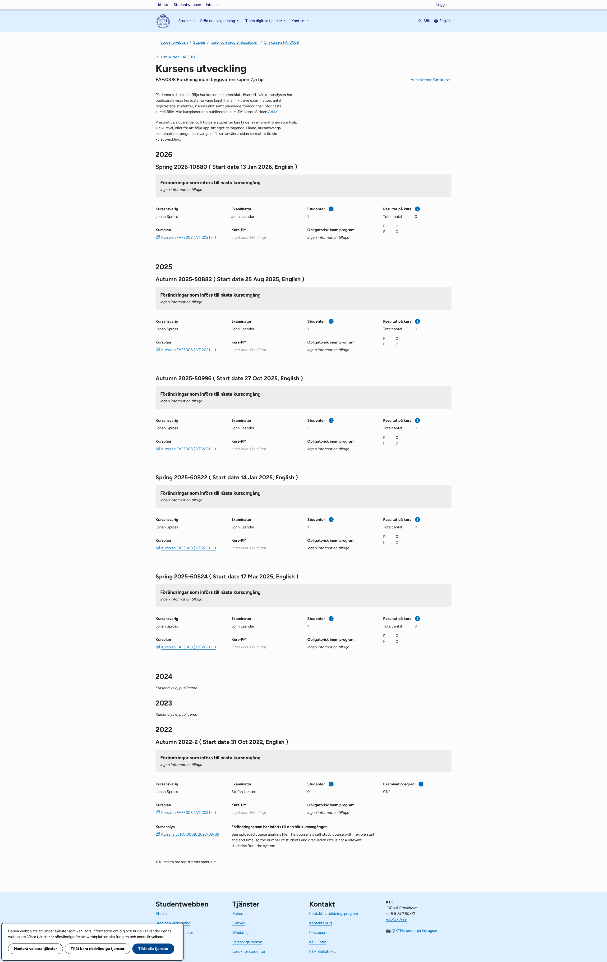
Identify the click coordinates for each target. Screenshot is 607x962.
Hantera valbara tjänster (35, 948)
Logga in (443, 4)
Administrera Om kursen (431, 80)
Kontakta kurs (320, 923)
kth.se (163, 4)
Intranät (212, 4)
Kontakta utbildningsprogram (333, 913)
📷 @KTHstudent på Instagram (412, 930)
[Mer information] (331, 208)
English (445, 20)
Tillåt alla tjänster (153, 948)
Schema (239, 913)
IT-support (318, 932)
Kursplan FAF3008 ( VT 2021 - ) (188, 237)
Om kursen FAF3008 (281, 42)
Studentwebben (187, 4)
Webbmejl (240, 932)
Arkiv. (272, 112)
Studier (199, 42)
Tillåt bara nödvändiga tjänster (97, 948)
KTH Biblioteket (322, 951)
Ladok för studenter (248, 951)
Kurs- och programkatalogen (234, 42)
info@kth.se (396, 919)
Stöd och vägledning (173, 923)
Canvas (238, 923)
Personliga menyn (247, 942)
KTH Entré (317, 942)
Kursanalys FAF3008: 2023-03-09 (190, 834)
